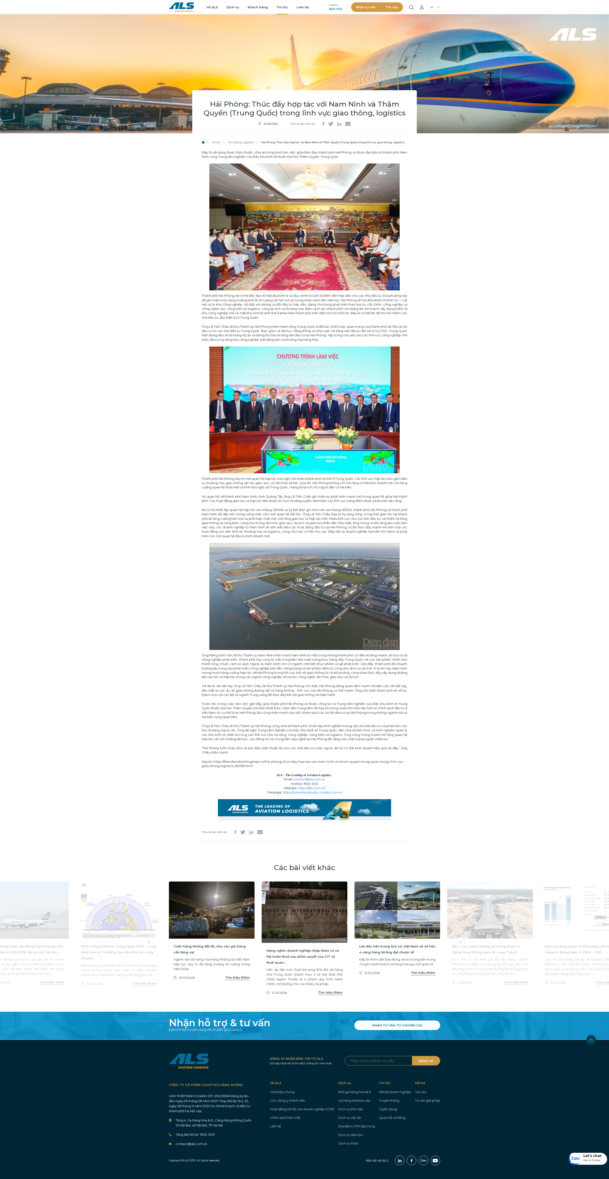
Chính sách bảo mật (285, 1118)
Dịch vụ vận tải (349, 1118)
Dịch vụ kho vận (350, 1109)
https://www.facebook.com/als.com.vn (312, 792)
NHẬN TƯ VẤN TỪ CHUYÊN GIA (397, 1025)
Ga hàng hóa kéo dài (354, 1100)
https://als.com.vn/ (311, 788)
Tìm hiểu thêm (52, 982)
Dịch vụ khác (348, 1143)
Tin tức (282, 7)
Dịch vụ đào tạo (350, 1135)
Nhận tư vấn (366, 7)
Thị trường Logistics (241, 142)
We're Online (591, 1160)
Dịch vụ (232, 7)
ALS (181, 7)
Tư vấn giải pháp (427, 1100)
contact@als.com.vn (309, 779)
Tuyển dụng (388, 1109)
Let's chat (592, 1155)
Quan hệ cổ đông (392, 1118)
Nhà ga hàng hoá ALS (354, 1092)
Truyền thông (389, 1100)
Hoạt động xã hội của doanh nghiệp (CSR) (302, 1109)
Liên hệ (303, 7)
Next (460, 942)
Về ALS (212, 7)
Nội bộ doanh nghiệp (395, 1092)
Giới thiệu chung (282, 1092)
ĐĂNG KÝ (426, 1061)
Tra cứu (391, 7)
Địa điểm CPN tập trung (356, 1126)
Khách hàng (258, 7)
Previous (148, 942)
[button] (588, 1159)
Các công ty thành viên (287, 1100)
